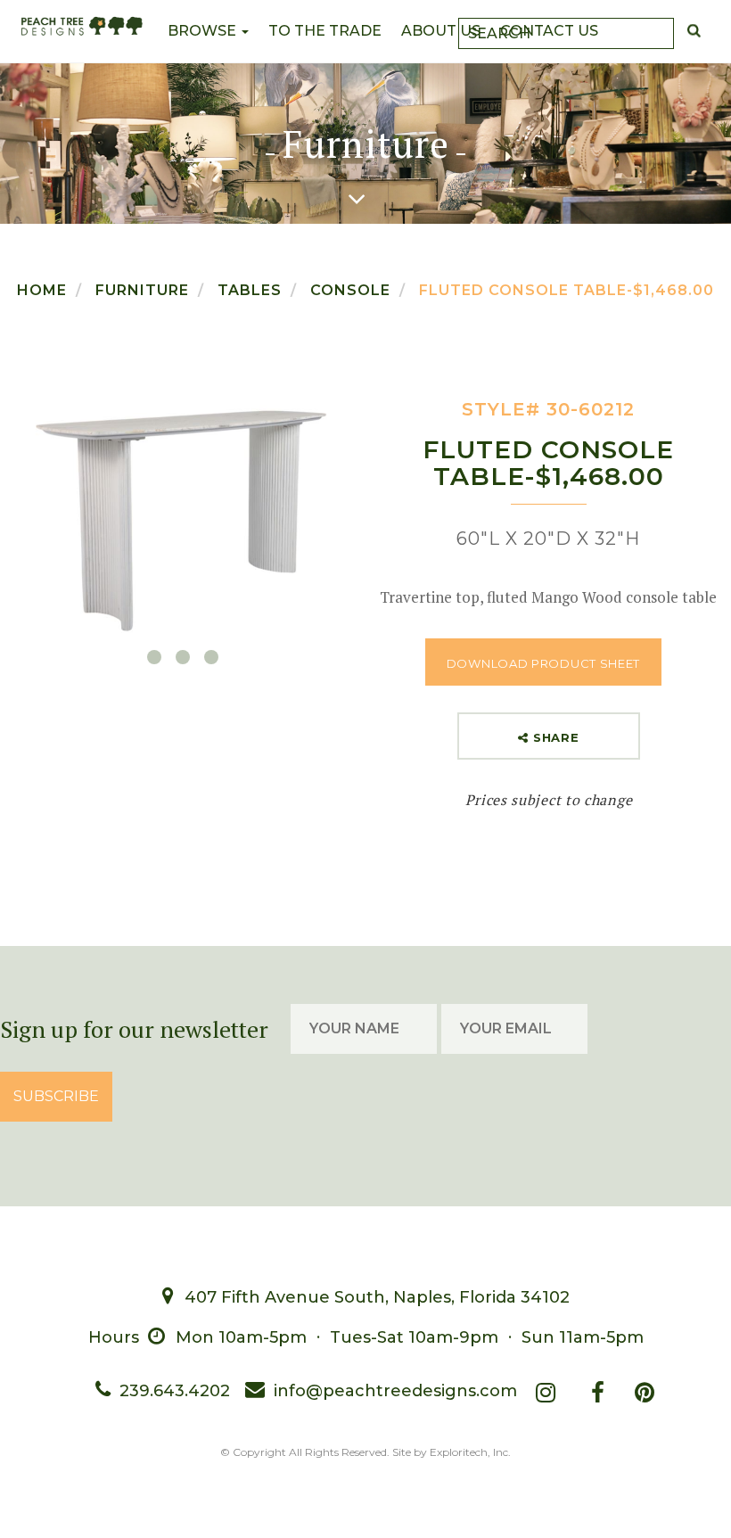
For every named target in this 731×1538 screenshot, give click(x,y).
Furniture (142, 290)
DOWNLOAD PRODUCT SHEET (543, 663)
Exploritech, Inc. (470, 1452)
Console (350, 290)
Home (42, 290)
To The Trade (325, 30)
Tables (250, 290)
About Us (440, 30)
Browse (204, 30)
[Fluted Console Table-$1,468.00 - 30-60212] (182, 510)
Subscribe (56, 1096)
